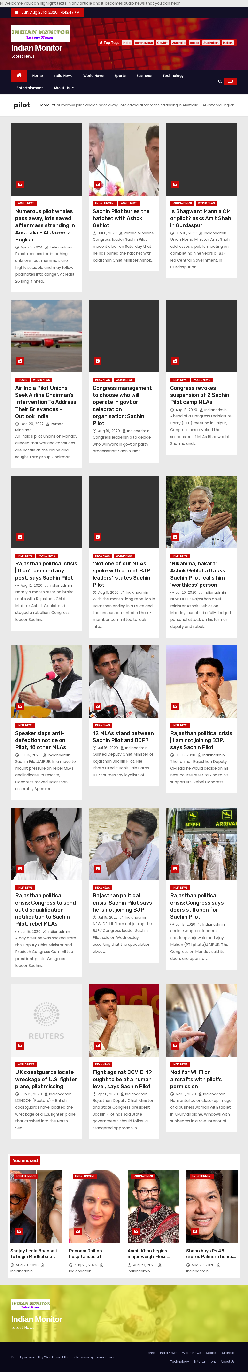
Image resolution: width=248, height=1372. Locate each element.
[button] (220, 81)
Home (37, 75)
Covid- (162, 43)
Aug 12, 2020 (32, 585)
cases (194, 43)
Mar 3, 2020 (186, 1094)
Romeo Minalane (138, 233)
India (127, 43)
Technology (173, 75)
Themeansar (104, 1357)
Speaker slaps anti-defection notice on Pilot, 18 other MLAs (40, 740)
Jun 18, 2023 (187, 233)
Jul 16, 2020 (31, 755)
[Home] (19, 76)
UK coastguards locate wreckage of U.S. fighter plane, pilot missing (46, 1079)
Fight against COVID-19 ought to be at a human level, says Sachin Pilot (122, 1079)
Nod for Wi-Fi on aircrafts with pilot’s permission (196, 1079)
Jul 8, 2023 (108, 233)
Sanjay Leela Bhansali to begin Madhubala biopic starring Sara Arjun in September (33, 1259)
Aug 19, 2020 (109, 430)
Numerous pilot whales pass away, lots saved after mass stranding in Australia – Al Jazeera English (45, 225)
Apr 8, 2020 (108, 1094)
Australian (211, 43)
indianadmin (60, 247)
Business (144, 75)
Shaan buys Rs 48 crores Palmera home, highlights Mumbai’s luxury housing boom (209, 1259)
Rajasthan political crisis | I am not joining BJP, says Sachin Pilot (201, 740)
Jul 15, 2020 (186, 755)
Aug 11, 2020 (109, 592)
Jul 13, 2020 (186, 924)
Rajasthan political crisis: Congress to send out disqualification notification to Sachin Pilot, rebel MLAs (45, 909)
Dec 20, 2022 (33, 423)
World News (93, 75)
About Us (62, 87)
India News (63, 75)
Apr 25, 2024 (32, 247)
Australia (179, 43)
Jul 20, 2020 (187, 592)
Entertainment (30, 87)
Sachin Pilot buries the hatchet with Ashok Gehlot (121, 218)
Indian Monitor (36, 47)
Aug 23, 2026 (28, 1265)
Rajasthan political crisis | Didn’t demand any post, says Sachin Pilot (46, 570)
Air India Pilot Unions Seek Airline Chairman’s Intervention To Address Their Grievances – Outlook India (45, 402)
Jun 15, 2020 (32, 1094)
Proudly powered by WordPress (36, 1357)
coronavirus (144, 43)
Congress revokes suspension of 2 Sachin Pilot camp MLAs (199, 395)
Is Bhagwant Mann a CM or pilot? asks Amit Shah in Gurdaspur (200, 218)
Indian (228, 43)
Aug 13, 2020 (187, 409)
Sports (120, 75)
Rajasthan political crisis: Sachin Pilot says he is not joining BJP (122, 902)
